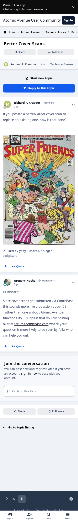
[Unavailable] (39, 138)
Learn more (8, 7)
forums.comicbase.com (31, 324)
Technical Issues (61, 64)
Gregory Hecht (24, 281)
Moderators (48, 280)
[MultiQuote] (6, 266)
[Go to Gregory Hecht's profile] (7, 282)
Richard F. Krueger (23, 64)
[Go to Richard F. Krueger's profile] (6, 64)
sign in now (29, 373)
